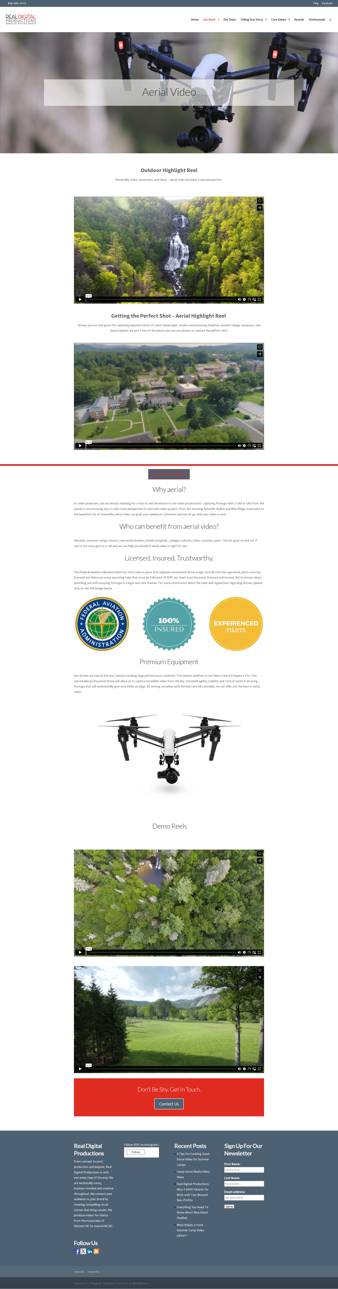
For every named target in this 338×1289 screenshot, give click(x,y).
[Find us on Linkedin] (90, 1251)
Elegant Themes (102, 1283)
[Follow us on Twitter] (83, 1251)
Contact (327, 3)
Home (195, 19)
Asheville (79, 1271)
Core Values (278, 19)
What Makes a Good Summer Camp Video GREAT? (190, 1230)
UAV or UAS (244, 503)
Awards (299, 19)
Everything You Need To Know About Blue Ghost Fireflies (192, 1212)
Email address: (234, 1192)
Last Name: (232, 1178)
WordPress (140, 1283)
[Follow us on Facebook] (77, 1251)
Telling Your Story (251, 19)
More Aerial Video (169, 474)
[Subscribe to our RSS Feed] (96, 1251)
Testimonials (317, 19)
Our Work (209, 19)
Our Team (229, 19)
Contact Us (169, 1104)
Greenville (93, 1271)
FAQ (316, 3)
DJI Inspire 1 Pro (239, 676)
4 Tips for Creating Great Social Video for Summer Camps (193, 1159)
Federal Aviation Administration (100, 572)
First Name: (232, 1164)
